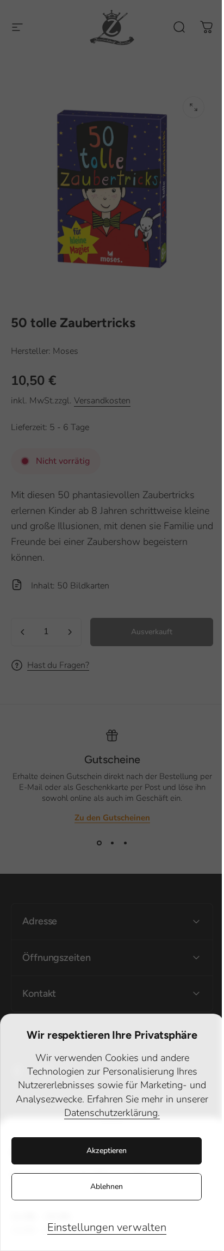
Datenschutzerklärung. (112, 1112)
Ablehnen (106, 1186)
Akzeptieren (106, 1150)
